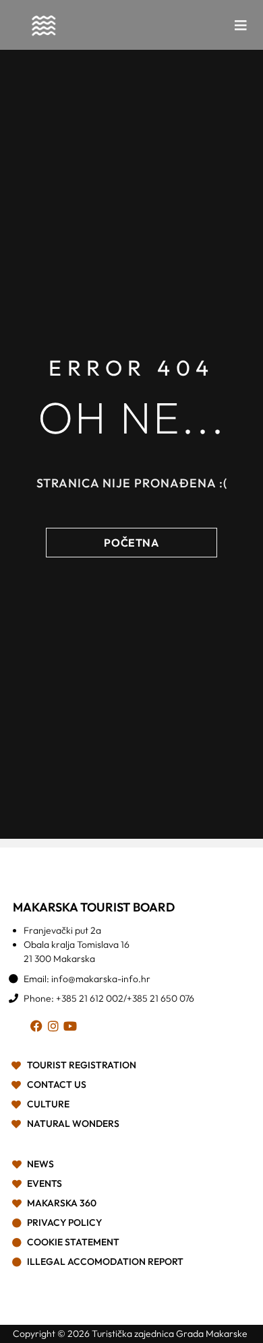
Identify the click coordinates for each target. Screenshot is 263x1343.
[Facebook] (38, 1028)
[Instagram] (55, 1028)
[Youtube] (72, 1028)
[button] (240, 25)
